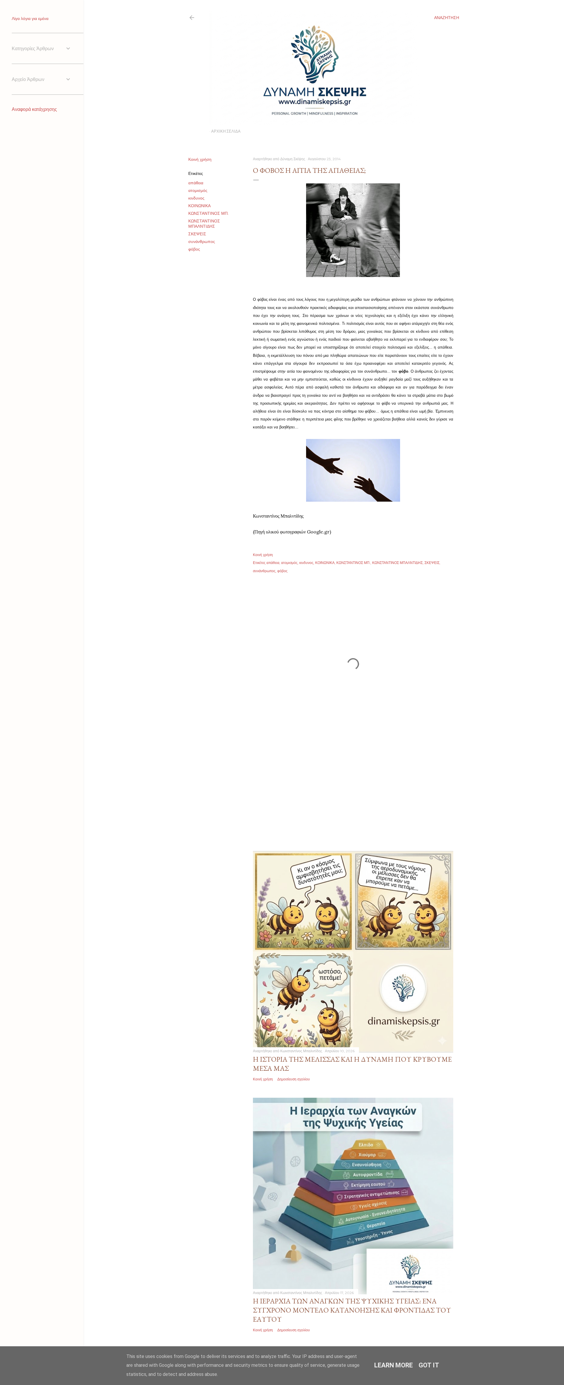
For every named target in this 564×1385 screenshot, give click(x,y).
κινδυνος (196, 198)
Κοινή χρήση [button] (200, 159)
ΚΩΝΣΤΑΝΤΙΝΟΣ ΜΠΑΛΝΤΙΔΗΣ (204, 223)
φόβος (194, 249)
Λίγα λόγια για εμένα (30, 18)
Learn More (393, 1365)
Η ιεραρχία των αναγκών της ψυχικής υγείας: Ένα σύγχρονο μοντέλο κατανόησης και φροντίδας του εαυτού (352, 1310)
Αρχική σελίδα (226, 131)
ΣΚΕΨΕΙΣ (197, 234)
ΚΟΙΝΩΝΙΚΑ (199, 205)
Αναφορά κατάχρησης (34, 109)
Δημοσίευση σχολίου (293, 1079)
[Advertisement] (353, 787)
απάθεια (195, 182)
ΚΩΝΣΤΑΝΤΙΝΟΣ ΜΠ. (208, 213)
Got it (429, 1365)
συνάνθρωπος (201, 241)
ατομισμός (197, 190)
